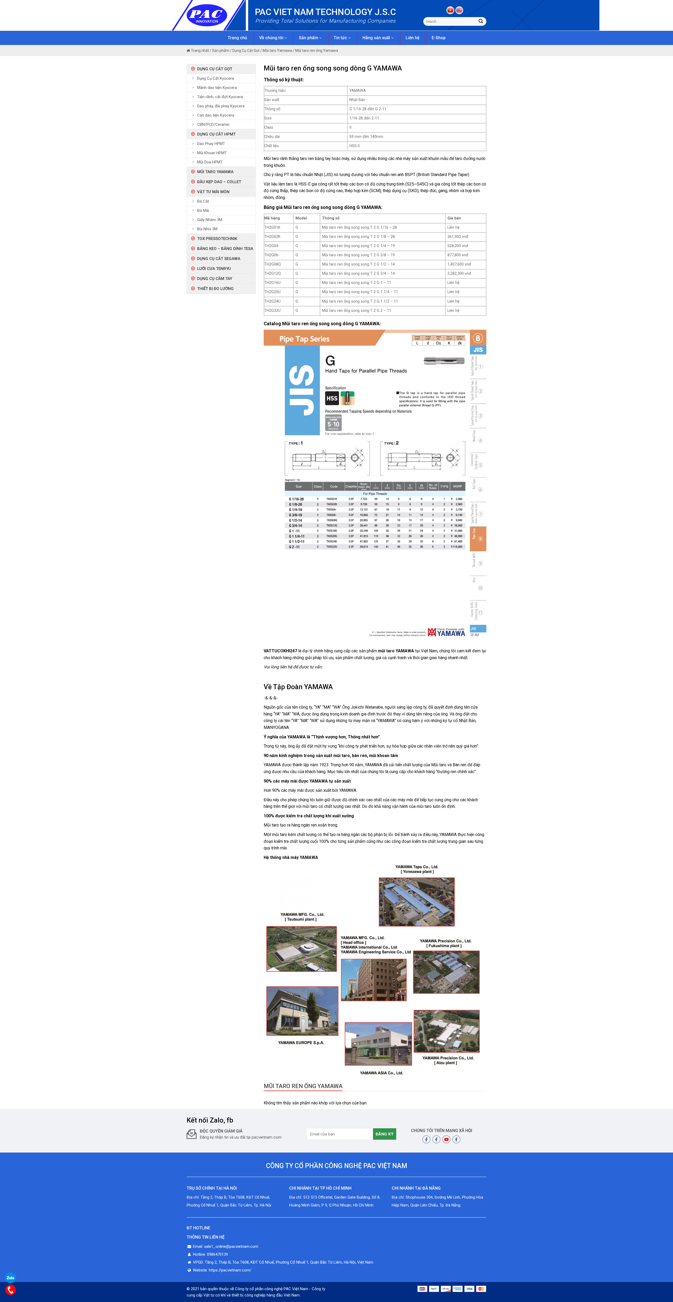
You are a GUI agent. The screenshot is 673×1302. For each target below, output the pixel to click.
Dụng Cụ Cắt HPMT (216, 134)
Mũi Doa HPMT (210, 162)
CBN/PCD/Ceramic (213, 124)
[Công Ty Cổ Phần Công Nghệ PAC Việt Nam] (216, 15)
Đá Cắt (203, 201)
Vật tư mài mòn (213, 191)
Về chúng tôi (271, 37)
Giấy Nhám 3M (209, 219)
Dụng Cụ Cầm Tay (214, 278)
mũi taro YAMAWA (396, 650)
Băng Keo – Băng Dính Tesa (225, 248)
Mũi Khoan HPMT (212, 153)
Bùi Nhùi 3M (207, 229)
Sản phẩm (309, 37)
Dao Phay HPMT (211, 143)
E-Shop (439, 37)
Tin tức (341, 37)
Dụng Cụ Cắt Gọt (245, 50)
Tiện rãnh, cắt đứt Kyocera (220, 96)
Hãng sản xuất (377, 37)
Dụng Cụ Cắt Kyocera (215, 78)
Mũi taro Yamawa (277, 50)
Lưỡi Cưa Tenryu (214, 268)
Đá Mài (203, 210)
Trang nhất (199, 50)
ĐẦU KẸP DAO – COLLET (219, 181)
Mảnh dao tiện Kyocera (217, 87)
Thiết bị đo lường (215, 288)
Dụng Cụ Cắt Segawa (218, 258)
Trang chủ (237, 37)
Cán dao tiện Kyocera (215, 115)
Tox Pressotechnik (217, 238)
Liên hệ (413, 37)
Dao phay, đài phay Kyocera (220, 106)
